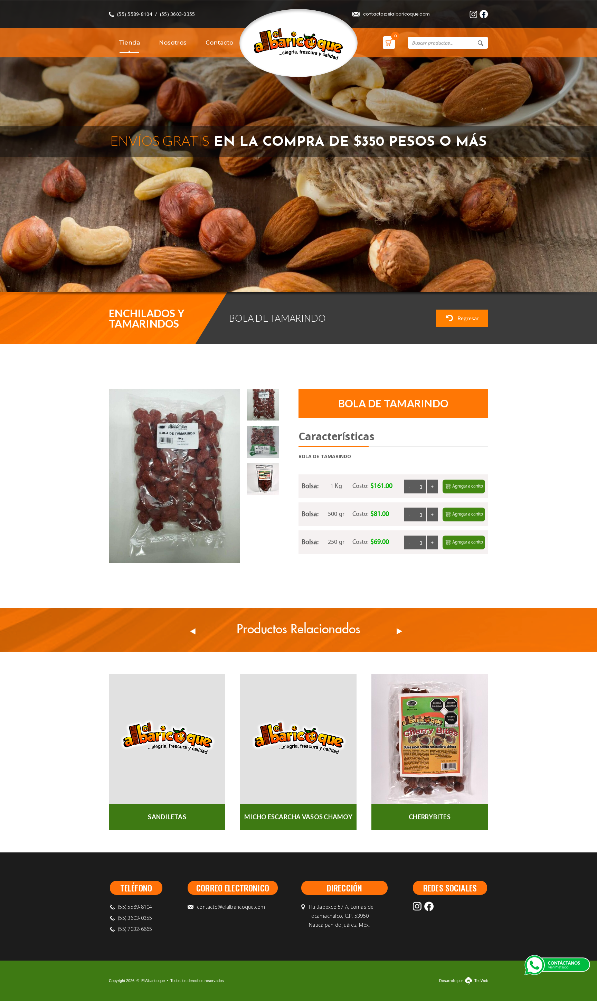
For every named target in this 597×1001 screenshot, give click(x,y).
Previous (472, 276)
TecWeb (481, 981)
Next (490, 276)
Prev (193, 631)
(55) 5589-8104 (134, 14)
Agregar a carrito (467, 486)
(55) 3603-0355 (177, 14)
